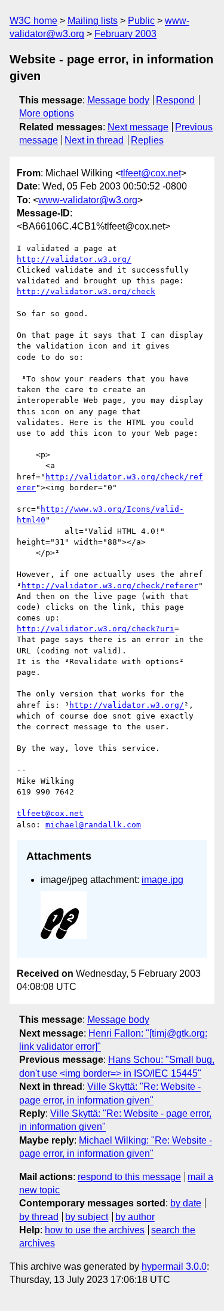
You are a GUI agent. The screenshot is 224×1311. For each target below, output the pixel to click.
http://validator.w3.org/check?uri (95, 628)
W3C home (33, 21)
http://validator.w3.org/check (86, 291)
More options (46, 113)
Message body (118, 100)
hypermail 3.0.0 (174, 1266)
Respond (175, 100)
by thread (39, 1217)
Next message (138, 127)
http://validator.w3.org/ (74, 259)
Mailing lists (92, 21)
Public (141, 21)
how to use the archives (95, 1230)
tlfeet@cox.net (151, 173)
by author (135, 1217)
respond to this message (129, 1177)
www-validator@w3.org (87, 200)
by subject (86, 1217)
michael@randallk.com (93, 824)
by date (185, 1203)
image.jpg (162, 880)
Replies (147, 140)
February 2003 (125, 34)
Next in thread (94, 140)
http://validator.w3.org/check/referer (110, 585)
